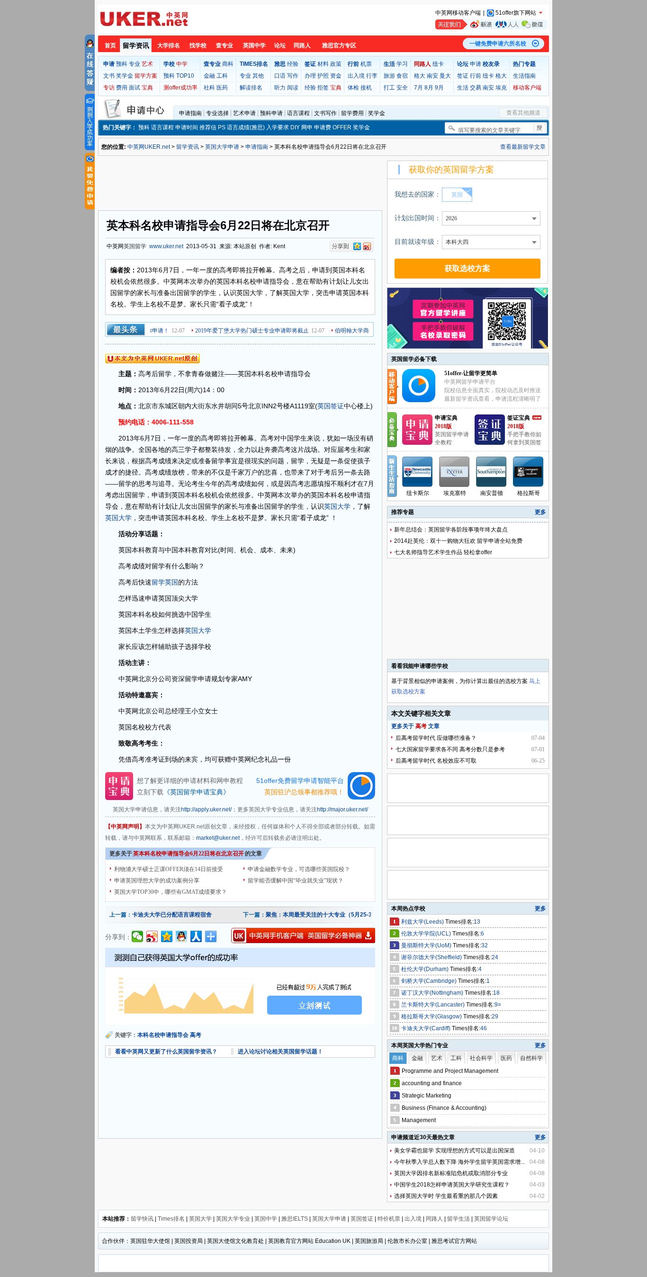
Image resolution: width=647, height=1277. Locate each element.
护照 (323, 75)
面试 (134, 87)
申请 (475, 64)
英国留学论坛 (491, 1218)
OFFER (341, 127)
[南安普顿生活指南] (492, 472)
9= (497, 1004)
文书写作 (325, 113)
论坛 (280, 45)
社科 (209, 87)
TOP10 (185, 75)
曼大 (445, 75)
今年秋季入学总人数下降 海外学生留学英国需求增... (459, 1162)
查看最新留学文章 (523, 147)
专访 (109, 87)
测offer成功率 (180, 87)
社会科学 (481, 1058)
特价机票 (388, 1218)
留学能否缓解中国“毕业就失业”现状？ (295, 880)
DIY (295, 127)
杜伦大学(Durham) (425, 969)
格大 (419, 75)
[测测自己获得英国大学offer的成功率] (240, 986)
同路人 (302, 45)
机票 (366, 64)
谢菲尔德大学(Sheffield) (432, 957)
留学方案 (146, 75)
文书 (109, 75)
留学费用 (352, 113)
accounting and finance (432, 1083)
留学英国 (165, 582)
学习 (402, 64)
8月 (428, 87)
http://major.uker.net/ (342, 809)
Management (419, 1120)
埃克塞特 (454, 493)
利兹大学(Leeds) (423, 921)
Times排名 (171, 1218)
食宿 (402, 75)
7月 (418, 87)
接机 (366, 87)
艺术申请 (244, 113)
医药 (222, 87)
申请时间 (186, 127)
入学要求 (277, 127)
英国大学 (337, 506)
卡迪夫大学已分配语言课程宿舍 (172, 914)
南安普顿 (491, 493)
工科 (222, 75)
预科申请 (271, 113)
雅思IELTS (294, 1218)
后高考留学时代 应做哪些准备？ (435, 738)
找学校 (198, 45)
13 (477, 921)
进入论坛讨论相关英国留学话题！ (280, 1051)
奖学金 (124, 75)
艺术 (147, 64)
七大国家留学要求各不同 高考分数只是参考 (450, 749)
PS (221, 127)
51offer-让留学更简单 (470, 373)
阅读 (292, 87)
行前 (475, 75)
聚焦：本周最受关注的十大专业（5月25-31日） (326, 914)
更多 (540, 512)
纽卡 (438, 64)
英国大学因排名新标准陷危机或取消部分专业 (451, 1173)
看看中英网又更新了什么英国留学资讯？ (166, 1051)
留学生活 (458, 1218)
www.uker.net (166, 246)
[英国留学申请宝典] (417, 443)
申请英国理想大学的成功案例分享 (156, 880)
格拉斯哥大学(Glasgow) (432, 1016)
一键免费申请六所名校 (497, 43)
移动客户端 (527, 87)
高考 (195, 1035)
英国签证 (330, 406)
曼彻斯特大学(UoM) (427, 945)
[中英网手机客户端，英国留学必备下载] (303, 935)
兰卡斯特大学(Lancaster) (433, 1004)
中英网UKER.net (148, 147)
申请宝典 (446, 417)
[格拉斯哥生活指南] (529, 472)
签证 (462, 75)
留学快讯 (142, 1218)
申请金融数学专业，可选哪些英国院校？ (299, 869)
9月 (439, 87)
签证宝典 (518, 417)
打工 (389, 87)
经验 (292, 64)
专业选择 (217, 113)
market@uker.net (218, 838)
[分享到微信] (138, 936)
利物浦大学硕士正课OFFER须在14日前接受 (168, 869)
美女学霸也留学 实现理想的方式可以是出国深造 (454, 1150)
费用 (121, 87)
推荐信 (207, 127)
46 (483, 1028)
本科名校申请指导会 (163, 1035)
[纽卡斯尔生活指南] (418, 472)
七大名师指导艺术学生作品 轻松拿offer (443, 552)
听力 (280, 87)
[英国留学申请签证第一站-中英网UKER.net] (144, 19)
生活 (462, 87)
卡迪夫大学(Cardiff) (426, 1028)
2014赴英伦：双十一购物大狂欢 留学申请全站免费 (458, 541)
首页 (110, 45)
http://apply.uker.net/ (206, 809)
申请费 (322, 127)
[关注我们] (491, 24)
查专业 (224, 45)
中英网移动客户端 (458, 12)
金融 (209, 75)
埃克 (501, 87)
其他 (258, 75)
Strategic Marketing (426, 1095)
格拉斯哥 (528, 493)
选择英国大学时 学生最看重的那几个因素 (446, 1196)
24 (495, 957)
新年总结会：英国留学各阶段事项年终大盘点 (451, 529)
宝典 (147, 87)
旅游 (389, 75)
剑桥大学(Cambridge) (429, 981)
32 (484, 945)
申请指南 (190, 113)
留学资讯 (136, 45)
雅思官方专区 (339, 45)
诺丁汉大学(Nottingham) (433, 992)
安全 (402, 87)
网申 (307, 127)
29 (495, 1016)
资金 (335, 75)
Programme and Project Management (450, 1071)
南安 (432, 75)
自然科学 (531, 1058)
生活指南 (524, 75)
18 (496, 992)
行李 (371, 75)
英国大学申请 (222, 147)
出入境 (356, 75)
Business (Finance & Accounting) (444, 1108)
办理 (310, 75)
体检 (353, 87)
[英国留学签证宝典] (490, 443)
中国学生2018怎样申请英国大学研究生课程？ (452, 1184)
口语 (280, 75)
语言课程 (298, 113)
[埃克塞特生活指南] (455, 472)
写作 (292, 75)
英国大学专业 (233, 1218)
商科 (228, 64)
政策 (335, 64)
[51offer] (422, 400)
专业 (134, 64)
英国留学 (135, 246)
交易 (475, 87)
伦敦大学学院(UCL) (426, 933)
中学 (182, 64)
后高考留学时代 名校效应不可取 (435, 760)
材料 (323, 64)
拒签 (323, 87)
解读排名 (251, 87)
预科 (121, 64)
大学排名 (168, 45)
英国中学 (254, 45)
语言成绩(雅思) (246, 127)
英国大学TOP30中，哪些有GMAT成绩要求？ (170, 892)
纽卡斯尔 (417, 493)
